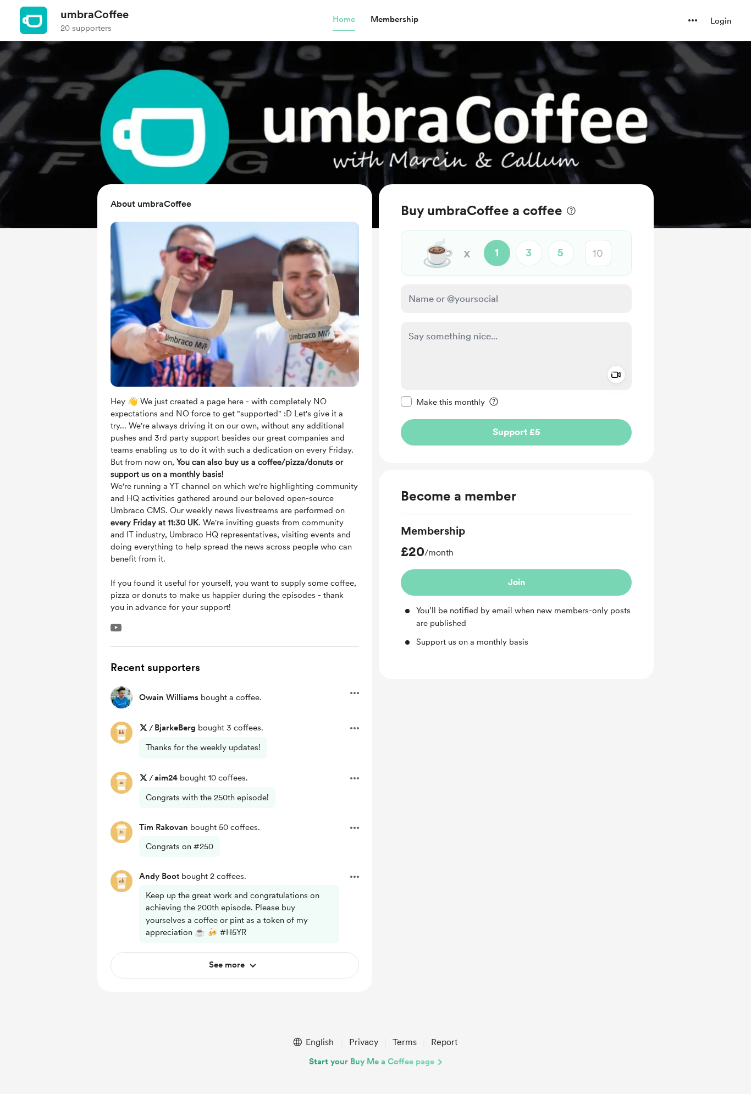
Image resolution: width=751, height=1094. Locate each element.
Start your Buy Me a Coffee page (371, 1061)
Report (444, 1042)
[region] (516, 323)
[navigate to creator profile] (33, 20)
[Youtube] (116, 627)
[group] (516, 585)
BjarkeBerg (175, 728)
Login (720, 21)
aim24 (166, 778)
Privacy (363, 1042)
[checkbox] (443, 401)
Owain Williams (168, 697)
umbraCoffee (94, 14)
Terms (405, 1042)
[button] (343, 20)
